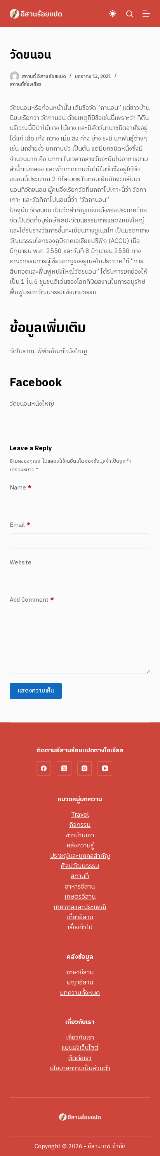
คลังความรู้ (80, 845)
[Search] (129, 13)
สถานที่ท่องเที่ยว (25, 84)
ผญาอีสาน (80, 982)
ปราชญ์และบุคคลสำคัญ (80, 856)
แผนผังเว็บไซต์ (79, 1048)
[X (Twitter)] (64, 768)
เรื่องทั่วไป (80, 927)
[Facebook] (44, 768)
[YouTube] (104, 768)
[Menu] (146, 13)
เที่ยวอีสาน (80, 917)
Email (20, 525)
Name (20, 488)
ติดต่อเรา (79, 1058)
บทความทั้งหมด (80, 993)
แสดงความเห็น (35, 691)
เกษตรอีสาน (80, 897)
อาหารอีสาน (80, 887)
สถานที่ (80, 876)
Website (20, 563)
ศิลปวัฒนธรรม (80, 866)
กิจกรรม (79, 825)
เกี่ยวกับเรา (80, 1038)
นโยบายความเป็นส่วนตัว (80, 1068)
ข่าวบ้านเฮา (80, 835)
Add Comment (32, 600)
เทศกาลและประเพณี (80, 907)
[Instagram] (84, 768)
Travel (80, 815)
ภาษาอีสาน (80, 972)
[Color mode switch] (113, 13)
